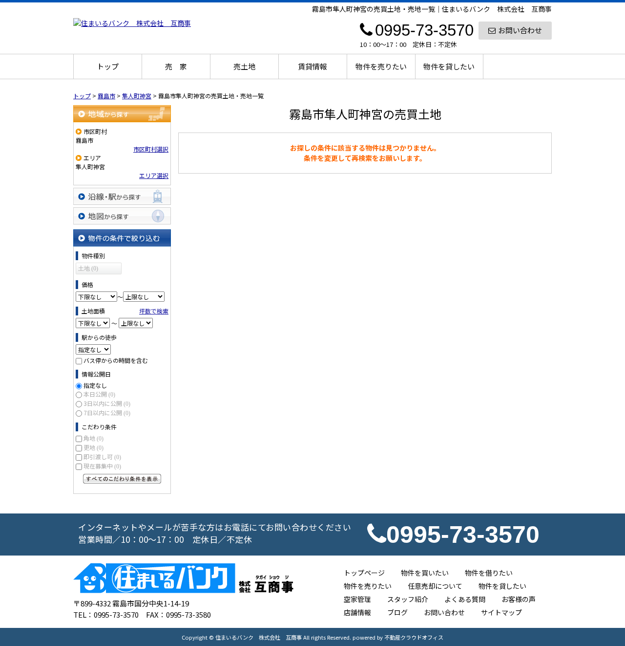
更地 (93, 447)
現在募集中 (102, 466)
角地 (93, 438)
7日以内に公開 (106, 412)
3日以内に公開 (106, 403)
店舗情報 (357, 612)
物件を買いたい (425, 573)
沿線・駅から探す (122, 196)
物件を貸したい (449, 66)
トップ (108, 66)
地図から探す (122, 215)
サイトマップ (501, 612)
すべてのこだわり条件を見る (122, 479)
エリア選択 (153, 175)
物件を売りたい (381, 66)
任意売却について (435, 586)
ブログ (397, 612)
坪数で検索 (153, 311)
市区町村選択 (150, 149)
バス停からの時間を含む (115, 360)
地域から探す (122, 113)
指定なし (95, 385)
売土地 (244, 66)
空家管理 (357, 599)
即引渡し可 (102, 456)
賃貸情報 (312, 66)
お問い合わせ (520, 30)
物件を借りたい (489, 573)
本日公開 (99, 394)
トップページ (364, 573)
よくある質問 (464, 599)
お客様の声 (518, 599)
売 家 (176, 66)
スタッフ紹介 (407, 599)
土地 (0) (88, 268)
